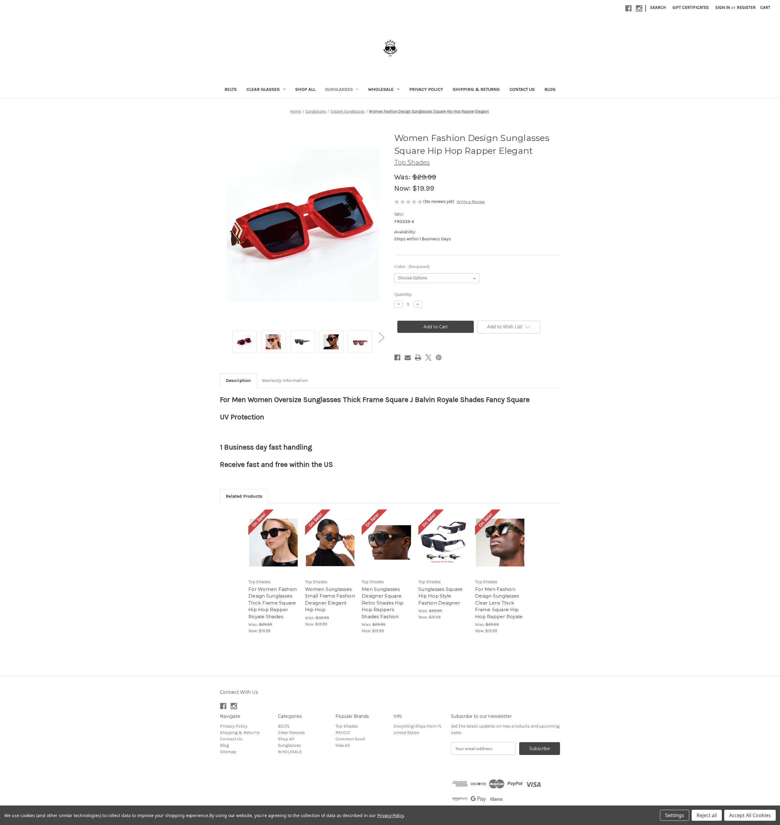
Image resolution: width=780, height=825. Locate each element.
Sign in (722, 7)
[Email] (408, 357)
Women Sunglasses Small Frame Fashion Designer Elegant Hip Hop (330, 599)
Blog (549, 89)
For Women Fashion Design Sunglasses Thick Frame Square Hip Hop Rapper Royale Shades (272, 602)
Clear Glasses (263, 89)
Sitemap (228, 751)
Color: (412, 266)
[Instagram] (639, 8)
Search (658, 7)
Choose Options (273, 547)
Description (238, 380)
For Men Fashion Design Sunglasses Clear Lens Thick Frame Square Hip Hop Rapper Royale (499, 602)
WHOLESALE (381, 89)
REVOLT (342, 732)
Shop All (305, 89)
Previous (224, 337)
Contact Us (522, 89)
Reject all (707, 815)
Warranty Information (285, 380)
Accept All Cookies (750, 815)
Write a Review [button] (471, 201)
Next (381, 337)
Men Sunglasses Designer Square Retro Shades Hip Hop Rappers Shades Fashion (382, 602)
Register (746, 7)
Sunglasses (339, 89)
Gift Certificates (690, 7)
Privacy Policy (426, 89)
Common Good (350, 739)
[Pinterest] (439, 357)
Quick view (268, 537)
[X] (428, 357)
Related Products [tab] (244, 496)
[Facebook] (628, 8)
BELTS (231, 89)
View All (342, 745)
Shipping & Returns (476, 89)
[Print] (418, 357)
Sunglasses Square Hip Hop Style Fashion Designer (440, 596)
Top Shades (346, 726)
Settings (674, 815)
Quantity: (403, 294)
